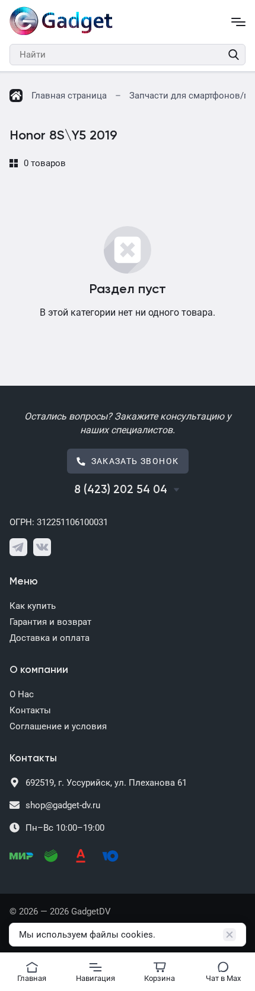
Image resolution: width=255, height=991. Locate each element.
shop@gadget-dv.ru (63, 805)
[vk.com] (42, 547)
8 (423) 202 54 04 (120, 490)
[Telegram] (18, 547)
